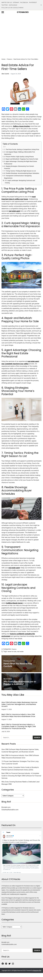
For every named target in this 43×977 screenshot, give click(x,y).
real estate (20, 651)
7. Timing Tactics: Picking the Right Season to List (20, 171)
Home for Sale (12, 651)
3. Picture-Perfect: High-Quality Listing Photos (19, 157)
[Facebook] (3, 963)
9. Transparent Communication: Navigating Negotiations (18, 177)
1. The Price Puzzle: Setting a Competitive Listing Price (21, 149)
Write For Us (7, 2)
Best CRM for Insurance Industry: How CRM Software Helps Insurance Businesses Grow (18, 715)
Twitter (5, 5)
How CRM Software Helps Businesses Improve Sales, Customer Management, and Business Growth (19, 704)
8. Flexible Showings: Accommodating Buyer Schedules (21, 173)
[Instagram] (13, 963)
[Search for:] (16, 738)
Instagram (13, 5)
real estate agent (14, 211)
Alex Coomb (5, 74)
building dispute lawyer (14, 603)
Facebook (24, 2)
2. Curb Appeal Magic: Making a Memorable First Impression (19, 153)
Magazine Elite (37, 970)
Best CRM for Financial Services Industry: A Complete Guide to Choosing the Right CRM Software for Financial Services (19, 727)
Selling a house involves (21, 126)
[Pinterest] (6, 963)
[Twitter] (9, 963)
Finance (14, 649)
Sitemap (16, 2)
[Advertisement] (21, 32)
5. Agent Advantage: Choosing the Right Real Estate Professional (20, 163)
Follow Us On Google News (12, 7)
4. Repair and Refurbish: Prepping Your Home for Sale (21, 159)
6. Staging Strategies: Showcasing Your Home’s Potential (19, 167)
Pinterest (33, 2)
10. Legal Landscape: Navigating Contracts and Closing (20, 182)
